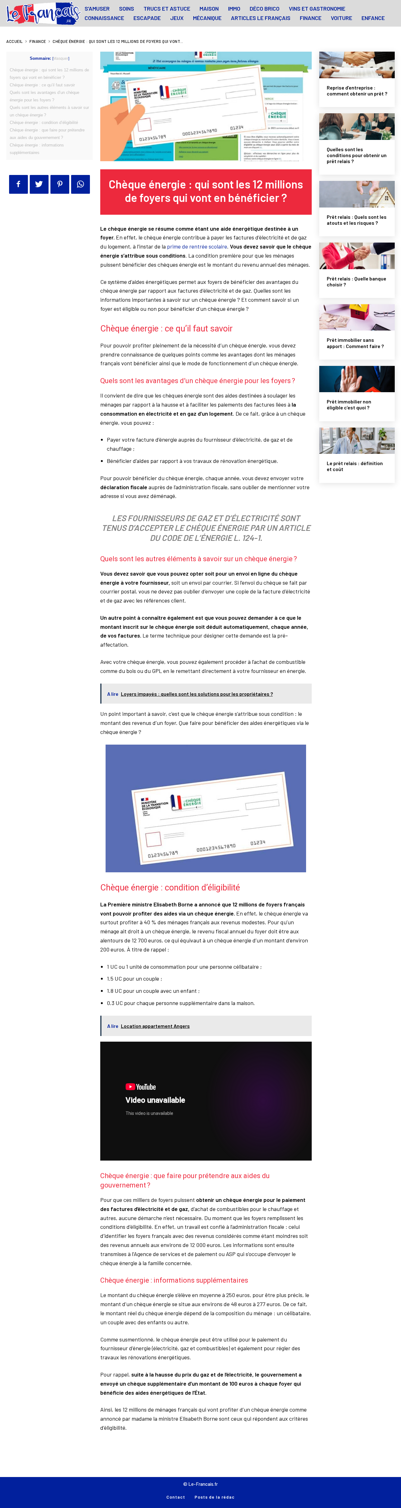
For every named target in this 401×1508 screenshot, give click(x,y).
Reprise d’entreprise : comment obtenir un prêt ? (357, 90)
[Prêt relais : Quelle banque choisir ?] (357, 256)
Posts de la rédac (215, 1497)
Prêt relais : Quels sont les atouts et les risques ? (357, 220)
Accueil (14, 41)
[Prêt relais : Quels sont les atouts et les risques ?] (357, 194)
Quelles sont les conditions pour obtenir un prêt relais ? (357, 155)
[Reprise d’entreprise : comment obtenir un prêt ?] (357, 65)
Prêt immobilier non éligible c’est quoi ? (349, 404)
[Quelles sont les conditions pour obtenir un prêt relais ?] (357, 126)
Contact (175, 1497)
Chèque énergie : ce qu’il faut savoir (42, 85)
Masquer (60, 58)
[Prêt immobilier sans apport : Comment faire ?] (357, 317)
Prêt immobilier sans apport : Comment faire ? (355, 343)
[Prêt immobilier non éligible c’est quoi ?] (357, 379)
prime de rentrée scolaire (197, 246)
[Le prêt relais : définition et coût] (357, 441)
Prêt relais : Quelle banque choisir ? (356, 281)
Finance (37, 41)
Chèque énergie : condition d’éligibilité (44, 122)
